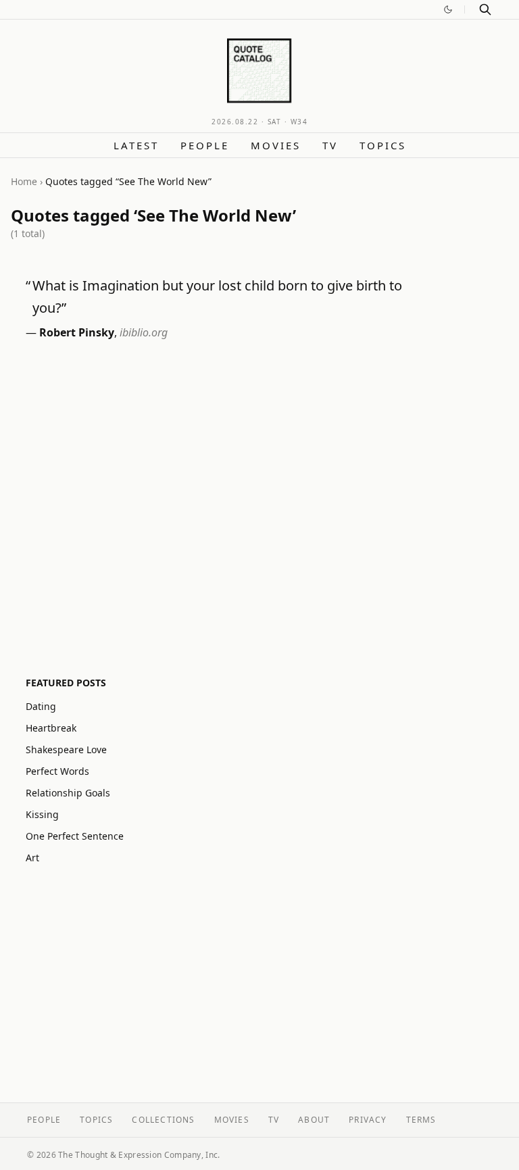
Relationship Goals (68, 792)
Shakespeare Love (66, 749)
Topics (383, 145)
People (204, 145)
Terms (421, 1119)
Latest (136, 145)
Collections (163, 1119)
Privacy (368, 1119)
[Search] (485, 9)
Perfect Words (57, 771)
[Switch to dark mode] (448, 9)
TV (330, 145)
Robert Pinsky (76, 332)
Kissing (42, 814)
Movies (276, 145)
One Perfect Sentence (75, 836)
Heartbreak (51, 727)
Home (24, 181)
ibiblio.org (144, 332)
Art (32, 857)
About (314, 1119)
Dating (41, 706)
